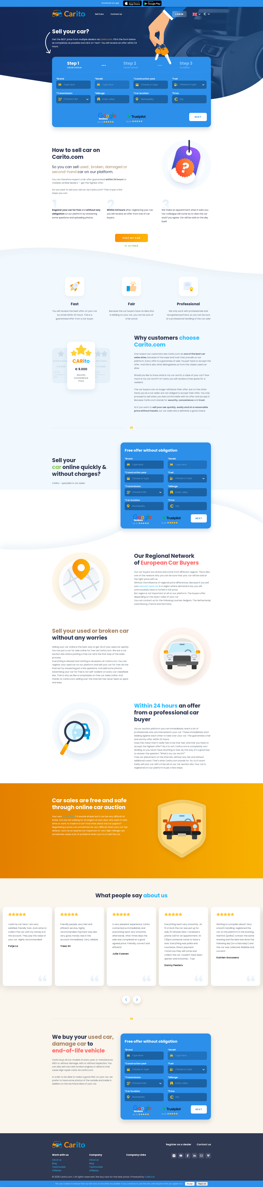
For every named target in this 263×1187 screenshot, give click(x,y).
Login (179, 14)
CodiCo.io (150, 1176)
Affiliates (56, 1170)
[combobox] (189, 85)
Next (198, 116)
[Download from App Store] (132, 3)
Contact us (116, 14)
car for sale (68, 816)
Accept (190, 1184)
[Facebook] (187, 1155)
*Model (99, 78)
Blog (54, 1163)
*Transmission (64, 93)
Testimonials (59, 1167)
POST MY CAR (131, 238)
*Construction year (144, 78)
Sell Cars (99, 14)
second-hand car (148, 586)
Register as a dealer (178, 1144)
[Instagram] (174, 1155)
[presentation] (126, 999)
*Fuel (175, 78)
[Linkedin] (194, 1155)
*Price (175, 93)
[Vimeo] (208, 1155)
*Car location (141, 93)
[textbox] (189, 85)
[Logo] (68, 14)
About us (57, 1159)
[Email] (201, 1155)
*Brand (60, 78)
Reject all (202, 1184)
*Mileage (100, 93)
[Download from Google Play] (152, 3)
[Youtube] (181, 1155)
